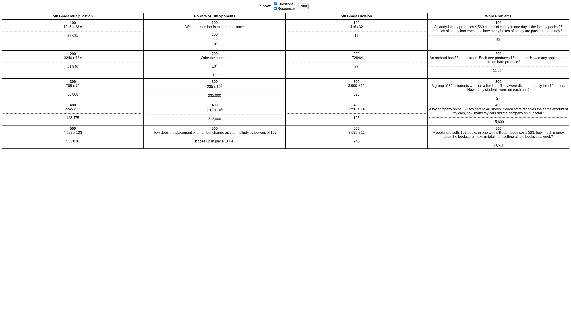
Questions (285, 4)
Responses (286, 8)
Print (303, 6)
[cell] (73, 35)
